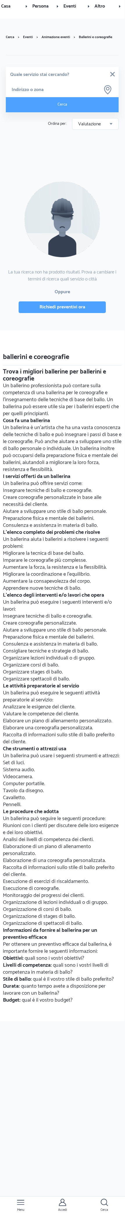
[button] (15, 6)
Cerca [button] (62, 104)
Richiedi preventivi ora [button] (62, 307)
